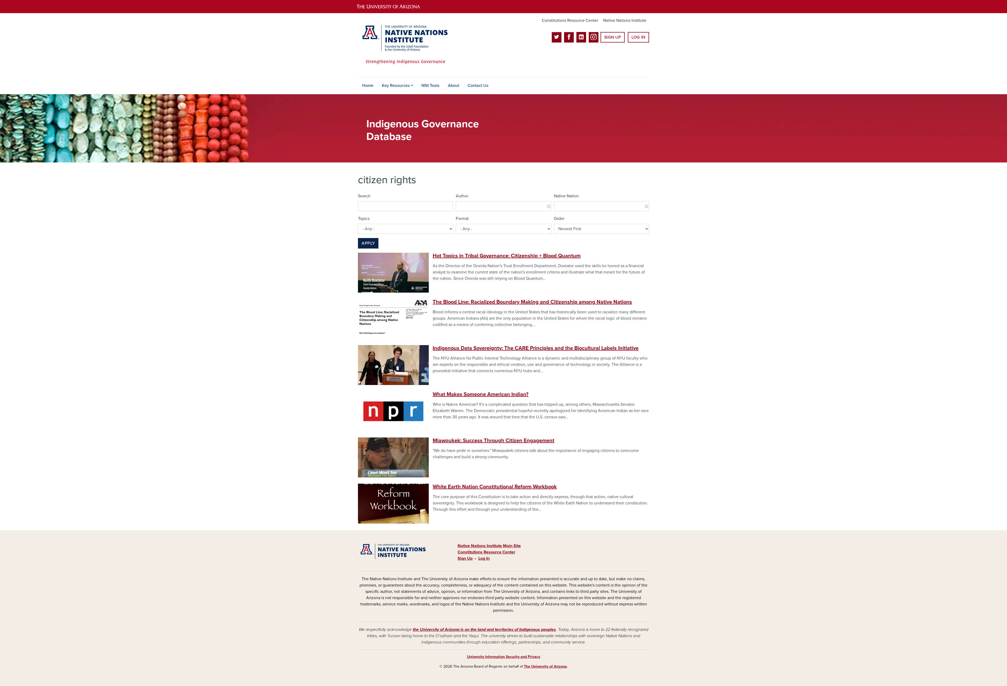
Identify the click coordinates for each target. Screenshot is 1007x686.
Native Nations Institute (624, 20)
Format (462, 218)
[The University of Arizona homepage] (393, 6)
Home (367, 85)
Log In (638, 37)
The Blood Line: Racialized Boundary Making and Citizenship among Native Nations (532, 302)
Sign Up (612, 37)
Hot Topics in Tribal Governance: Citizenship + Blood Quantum (507, 256)
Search (364, 196)
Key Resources (396, 85)
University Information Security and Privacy (503, 657)
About (453, 85)
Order (559, 218)
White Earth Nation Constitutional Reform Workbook (495, 487)
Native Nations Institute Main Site (489, 545)
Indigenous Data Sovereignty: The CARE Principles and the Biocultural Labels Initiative (536, 348)
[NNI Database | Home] (404, 45)
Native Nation (566, 196)
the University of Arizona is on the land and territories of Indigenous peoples (484, 629)
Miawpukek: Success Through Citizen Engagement (493, 440)
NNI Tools (430, 85)
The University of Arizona (545, 666)
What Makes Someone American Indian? (480, 394)
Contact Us (478, 85)
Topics (363, 218)
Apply (368, 243)
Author (462, 196)
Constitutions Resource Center (570, 20)
